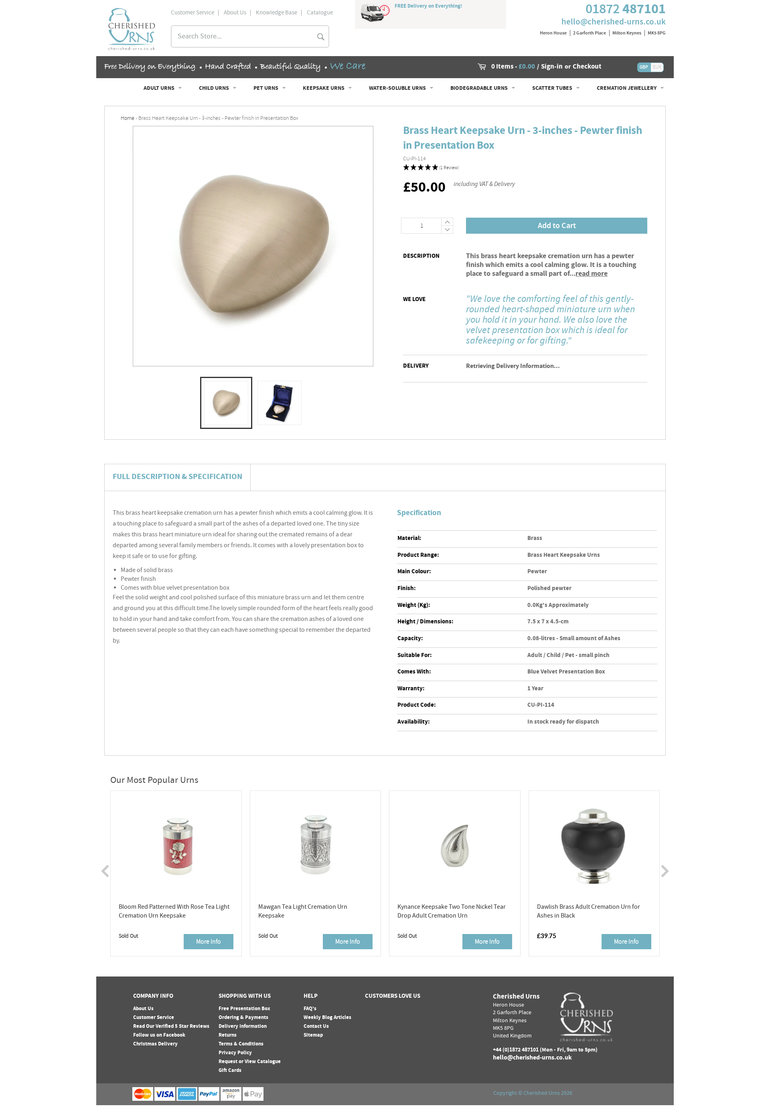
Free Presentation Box (244, 1009)
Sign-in (552, 67)
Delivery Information (243, 1027)
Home (127, 118)
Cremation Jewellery (627, 88)
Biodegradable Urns (479, 88)
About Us (143, 1009)
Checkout (587, 67)
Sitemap (313, 1035)
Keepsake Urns (324, 88)
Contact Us (316, 1027)
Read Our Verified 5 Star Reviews (171, 1027)
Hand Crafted (228, 67)
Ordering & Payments (243, 1018)
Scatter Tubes (552, 88)
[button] (525, 168)
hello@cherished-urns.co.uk (613, 21)
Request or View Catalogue (250, 1062)
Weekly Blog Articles (327, 1018)
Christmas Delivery (155, 1044)
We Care (347, 66)
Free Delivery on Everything (150, 67)
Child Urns (214, 88)
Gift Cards (230, 1071)
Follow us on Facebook (159, 1035)
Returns (228, 1035)
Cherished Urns (541, 1094)
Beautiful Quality (290, 67)
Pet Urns (266, 88)
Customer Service (153, 1018)
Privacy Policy (235, 1053)
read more (591, 274)
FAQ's (310, 1009)
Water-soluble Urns (398, 88)
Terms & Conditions (241, 1044)
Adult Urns (160, 88)
